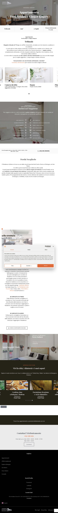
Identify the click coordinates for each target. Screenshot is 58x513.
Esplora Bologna (6, 464)
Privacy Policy (44, 510)
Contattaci (29, 444)
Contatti (4, 474)
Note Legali (37, 510)
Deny (12, 265)
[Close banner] (53, 246)
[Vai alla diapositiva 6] (32, 400)
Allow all (45, 265)
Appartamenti (5, 458)
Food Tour (17, 398)
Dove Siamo (5, 471)
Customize (28, 265)
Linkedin (29, 485)
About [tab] (46, 249)
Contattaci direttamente (18, 62)
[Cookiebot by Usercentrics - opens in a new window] (46, 246)
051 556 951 (29, 436)
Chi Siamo (4, 467)
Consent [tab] (12, 249)
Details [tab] (29, 249)
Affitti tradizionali (6, 461)
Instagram (29, 488)
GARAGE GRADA (24, 285)
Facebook (29, 482)
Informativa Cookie (52, 510)
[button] (0, 389)
